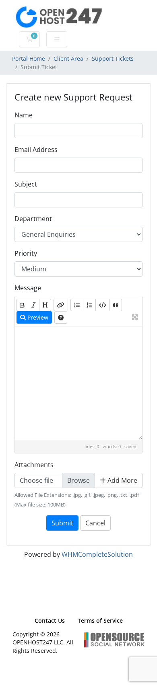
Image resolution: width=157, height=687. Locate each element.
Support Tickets (113, 58)
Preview (37, 317)
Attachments (34, 464)
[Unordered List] (76, 305)
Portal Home (28, 58)
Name (23, 115)
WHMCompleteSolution (97, 554)
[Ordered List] (89, 305)
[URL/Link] (61, 305)
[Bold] (22, 305)
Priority (25, 253)
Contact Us (50, 620)
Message (27, 287)
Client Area (68, 58)
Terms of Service (100, 620)
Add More (121, 480)
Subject (25, 184)
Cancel (95, 523)
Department (33, 218)
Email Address (36, 149)
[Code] (102, 305)
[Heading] (45, 305)
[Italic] (33, 305)
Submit (62, 523)
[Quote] (115, 305)
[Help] (60, 317)
